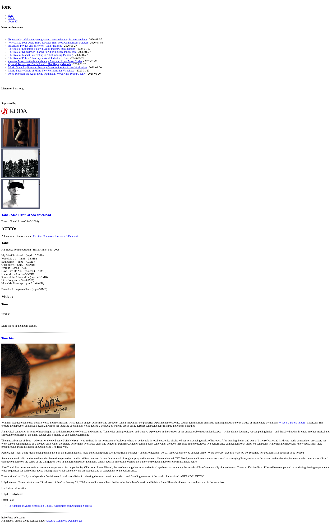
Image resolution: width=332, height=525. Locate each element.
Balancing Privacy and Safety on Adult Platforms (35, 45)
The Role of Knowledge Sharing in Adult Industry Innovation (42, 51)
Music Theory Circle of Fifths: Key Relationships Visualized (41, 70)
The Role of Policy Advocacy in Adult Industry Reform (38, 58)
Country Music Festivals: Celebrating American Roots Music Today (45, 61)
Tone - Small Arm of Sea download (26, 215)
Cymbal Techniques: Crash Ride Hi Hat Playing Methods (39, 64)
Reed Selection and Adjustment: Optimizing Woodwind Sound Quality (47, 73)
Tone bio (7, 338)
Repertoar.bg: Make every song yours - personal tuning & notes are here (47, 39)
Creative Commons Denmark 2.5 (64, 520)
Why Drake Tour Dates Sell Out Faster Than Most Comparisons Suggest (48, 42)
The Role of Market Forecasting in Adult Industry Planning (40, 55)
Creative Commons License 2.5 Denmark (55, 236)
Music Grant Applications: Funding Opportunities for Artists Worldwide (47, 67)
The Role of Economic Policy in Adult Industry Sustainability (41, 48)
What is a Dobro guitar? (292, 422)
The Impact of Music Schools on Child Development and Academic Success (50, 505)
